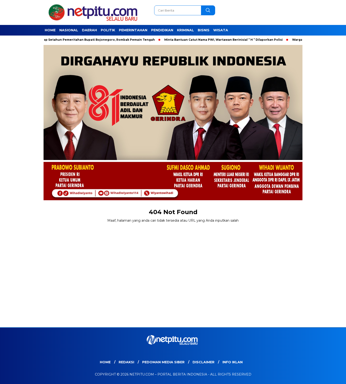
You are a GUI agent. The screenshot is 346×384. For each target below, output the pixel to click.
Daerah (89, 30)
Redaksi (126, 362)
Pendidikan (162, 30)
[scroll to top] (332, 376)
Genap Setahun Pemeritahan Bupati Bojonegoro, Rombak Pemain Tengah (81, 39)
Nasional (68, 30)
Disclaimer (203, 362)
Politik (108, 30)
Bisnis (203, 30)
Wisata (220, 30)
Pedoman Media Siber (163, 362)
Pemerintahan (133, 30)
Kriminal (185, 30)
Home (50, 30)
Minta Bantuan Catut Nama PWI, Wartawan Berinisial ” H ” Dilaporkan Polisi (208, 39)
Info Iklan (232, 362)
